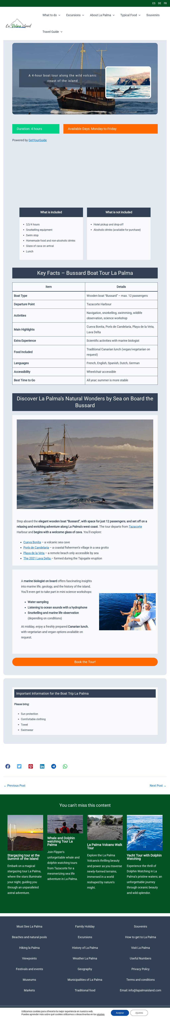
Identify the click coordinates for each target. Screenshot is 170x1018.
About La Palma (100, 15)
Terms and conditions (140, 979)
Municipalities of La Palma (85, 979)
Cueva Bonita (32, 542)
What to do (49, 15)
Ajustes (139, 1013)
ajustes (100, 1014)
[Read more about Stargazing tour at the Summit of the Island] (25, 832)
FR (165, 3)
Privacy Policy (140, 969)
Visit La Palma (140, 947)
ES (153, 3)
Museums (29, 979)
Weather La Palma (85, 958)
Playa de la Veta (33, 553)
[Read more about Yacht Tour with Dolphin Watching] (145, 832)
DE (159, 3)
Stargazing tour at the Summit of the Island (23, 857)
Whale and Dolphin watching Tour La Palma (61, 841)
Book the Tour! (85, 662)
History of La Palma (85, 947)
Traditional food (85, 990)
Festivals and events (29, 969)
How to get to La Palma (140, 937)
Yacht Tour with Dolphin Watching (144, 857)
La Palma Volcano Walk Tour (104, 846)
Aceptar (120, 1013)
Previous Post (14, 785)
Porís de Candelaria (36, 547)
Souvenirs (153, 15)
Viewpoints (29, 958)
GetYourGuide (38, 140)
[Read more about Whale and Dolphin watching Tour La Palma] (65, 824)
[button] (58, 15)
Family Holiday (85, 926)
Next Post (158, 785)
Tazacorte (135, 526)
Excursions (73, 15)
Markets (29, 990)
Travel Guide (50, 31)
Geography (85, 969)
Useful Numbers (140, 958)
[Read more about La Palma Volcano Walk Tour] (105, 827)
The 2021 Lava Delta (37, 558)
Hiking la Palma (29, 947)
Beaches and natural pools (29, 937)
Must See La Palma (29, 926)
